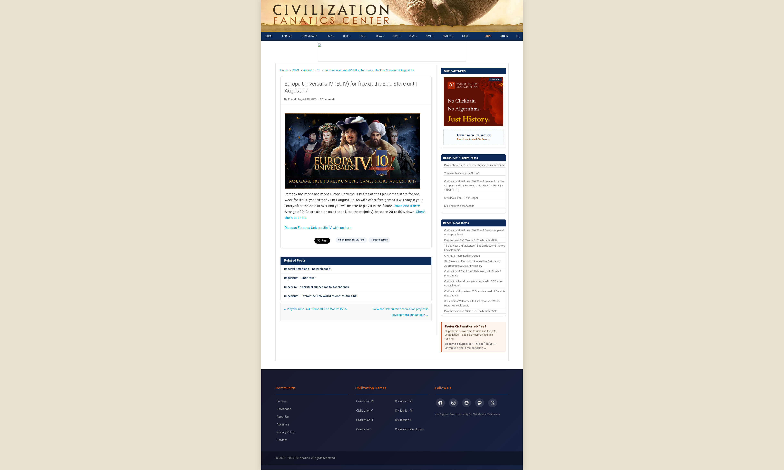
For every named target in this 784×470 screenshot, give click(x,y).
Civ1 (428, 36)
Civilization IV (403, 410)
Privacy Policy (286, 432)
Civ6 (346, 36)
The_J (292, 99)
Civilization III (364, 420)
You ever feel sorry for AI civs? (462, 173)
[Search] (518, 36)
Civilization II (403, 420)
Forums (287, 36)
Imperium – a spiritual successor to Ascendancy (316, 287)
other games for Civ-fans (351, 239)
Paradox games (379, 239)
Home (268, 36)
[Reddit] (466, 402)
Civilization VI (403, 401)
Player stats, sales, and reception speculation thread (475, 165)
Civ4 (379, 36)
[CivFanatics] (331, 28)
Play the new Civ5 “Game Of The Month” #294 (470, 240)
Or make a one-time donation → (466, 347)
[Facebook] (440, 402)
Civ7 (329, 36)
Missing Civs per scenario (459, 205)
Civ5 (362, 36)
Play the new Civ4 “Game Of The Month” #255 (315, 309)
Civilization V (364, 410)
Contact (282, 440)
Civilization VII (365, 401)
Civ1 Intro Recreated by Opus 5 (462, 255)
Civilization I (364, 429)
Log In (504, 36)
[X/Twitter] (492, 402)
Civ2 (412, 36)
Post (324, 240)
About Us (283, 416)
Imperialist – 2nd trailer (300, 278)
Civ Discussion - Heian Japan (461, 197)
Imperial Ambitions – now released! (307, 269)
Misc (465, 36)
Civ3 (395, 36)
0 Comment (327, 99)
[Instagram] (453, 402)
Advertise (283, 424)
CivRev (446, 36)
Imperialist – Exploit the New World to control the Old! (320, 296)
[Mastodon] (479, 402)
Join (488, 36)
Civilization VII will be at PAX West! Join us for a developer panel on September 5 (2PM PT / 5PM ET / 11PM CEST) (474, 186)
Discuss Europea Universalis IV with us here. (318, 228)
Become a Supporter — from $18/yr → (470, 343)
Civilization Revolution (409, 429)
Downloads (309, 36)
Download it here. (407, 206)
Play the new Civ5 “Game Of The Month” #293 (470, 311)
